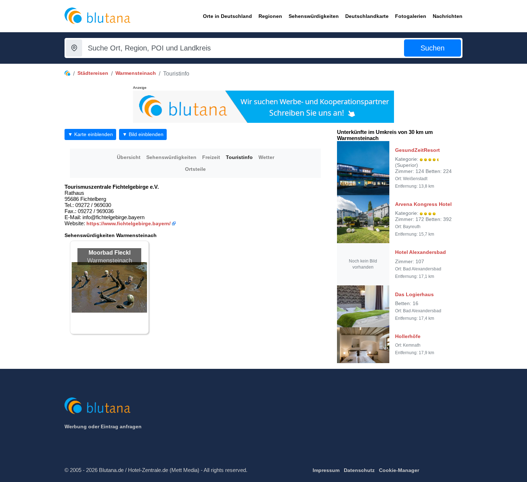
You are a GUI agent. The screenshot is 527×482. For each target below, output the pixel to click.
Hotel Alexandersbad (420, 252)
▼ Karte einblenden (90, 134)
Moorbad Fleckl (109, 253)
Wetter (266, 157)
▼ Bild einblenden (142, 134)
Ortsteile (195, 169)
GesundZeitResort (417, 150)
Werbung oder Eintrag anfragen (103, 426)
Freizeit (211, 157)
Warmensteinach (135, 73)
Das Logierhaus (414, 294)
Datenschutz (359, 470)
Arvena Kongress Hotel (423, 204)
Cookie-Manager (399, 470)
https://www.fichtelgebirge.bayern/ (128, 223)
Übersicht (129, 157)
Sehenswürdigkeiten (171, 157)
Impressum (326, 470)
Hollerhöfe (408, 336)
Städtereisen (92, 73)
